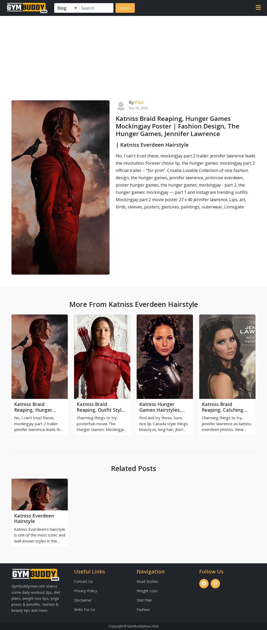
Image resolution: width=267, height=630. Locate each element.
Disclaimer (83, 600)
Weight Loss (147, 590)
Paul (139, 102)
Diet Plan (144, 600)
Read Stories (147, 581)
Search (125, 7)
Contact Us (83, 581)
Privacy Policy (85, 590)
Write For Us (84, 609)
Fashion (143, 609)
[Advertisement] (133, 54)
